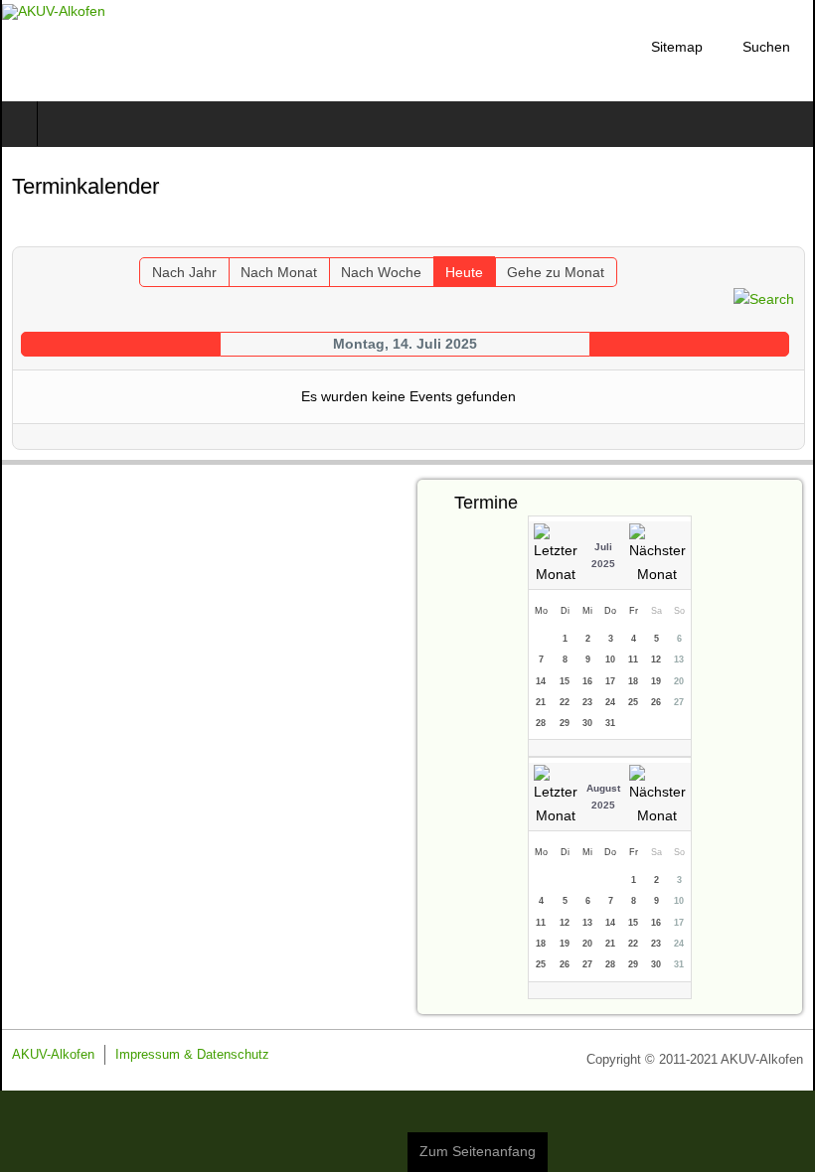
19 (656, 681)
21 (541, 702)
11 (633, 659)
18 (633, 681)
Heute (464, 272)
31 (610, 723)
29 (565, 723)
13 (679, 659)
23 (587, 702)
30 (587, 723)
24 (610, 702)
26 (656, 702)
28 (541, 723)
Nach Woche (381, 272)
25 (633, 702)
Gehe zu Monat (555, 272)
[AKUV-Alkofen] (53, 12)
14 (541, 681)
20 (679, 681)
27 (679, 702)
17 (610, 681)
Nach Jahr (184, 272)
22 (565, 702)
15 (565, 681)
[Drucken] (789, 233)
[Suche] (764, 298)
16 (587, 681)
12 (656, 659)
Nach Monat (279, 272)
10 (610, 659)
